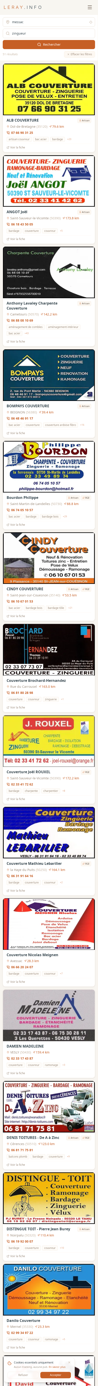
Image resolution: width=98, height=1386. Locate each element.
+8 (63, 790)
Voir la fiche (17, 147)
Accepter (55, 1375)
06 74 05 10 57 (22, 510)
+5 (61, 230)
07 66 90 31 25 (22, 132)
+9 (68, 1156)
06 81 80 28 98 (22, 692)
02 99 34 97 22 (22, 1333)
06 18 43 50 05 (22, 224)
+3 (63, 1064)
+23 (69, 139)
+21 (70, 608)
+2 (61, 882)
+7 (61, 973)
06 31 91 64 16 (22, 875)
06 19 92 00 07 (22, 1241)
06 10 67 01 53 (22, 601)
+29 (65, 516)
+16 (82, 424)
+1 (62, 699)
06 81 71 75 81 (22, 1150)
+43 (27, 333)
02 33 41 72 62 (22, 784)
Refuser (23, 1375)
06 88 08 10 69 (22, 320)
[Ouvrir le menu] (89, 7)
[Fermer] (69, 1362)
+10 (62, 1247)
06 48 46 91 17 (22, 418)
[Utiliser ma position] (91, 22)
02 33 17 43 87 (22, 1058)
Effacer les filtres (81, 54)
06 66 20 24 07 (22, 967)
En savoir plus (57, 1366)
